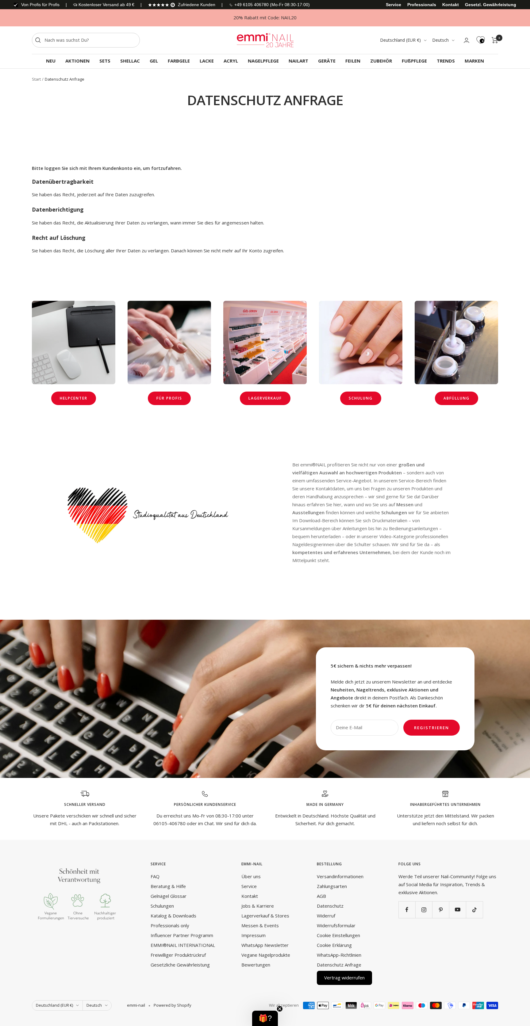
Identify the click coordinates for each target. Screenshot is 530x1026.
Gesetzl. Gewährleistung (490, 4)
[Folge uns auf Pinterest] (440, 909)
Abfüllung (457, 398)
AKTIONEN (77, 61)
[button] (265, 1018)
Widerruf (326, 916)
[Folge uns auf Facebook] (406, 909)
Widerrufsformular (336, 925)
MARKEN (474, 61)
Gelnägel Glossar (168, 896)
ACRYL (231, 61)
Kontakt (450, 4)
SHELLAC (130, 61)
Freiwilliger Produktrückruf (178, 955)
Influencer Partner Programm (182, 935)
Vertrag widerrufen (344, 977)
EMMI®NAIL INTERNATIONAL (183, 945)
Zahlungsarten (332, 886)
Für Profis (169, 398)
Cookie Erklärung (334, 945)
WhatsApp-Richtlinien (339, 955)
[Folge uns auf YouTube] (457, 909)
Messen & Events (260, 925)
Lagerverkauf (265, 398)
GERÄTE (327, 61)
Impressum (253, 935)
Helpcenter (73, 398)
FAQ (155, 876)
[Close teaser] (280, 1009)
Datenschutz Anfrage (339, 965)
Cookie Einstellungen (338, 935)
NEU (51, 61)
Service (393, 4)
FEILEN (352, 61)
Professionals (421, 4)
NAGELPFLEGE (263, 61)
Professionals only (170, 925)
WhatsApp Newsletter (265, 945)
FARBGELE (179, 61)
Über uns (251, 876)
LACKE (207, 61)
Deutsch (440, 40)
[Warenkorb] (495, 40)
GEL (154, 61)
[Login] (466, 40)
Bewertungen (255, 965)
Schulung (361, 398)
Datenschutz (330, 906)
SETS (104, 61)
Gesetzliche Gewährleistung (180, 965)
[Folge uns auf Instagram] (423, 909)
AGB (321, 896)
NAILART (298, 61)
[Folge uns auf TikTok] (474, 909)
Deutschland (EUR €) (400, 40)
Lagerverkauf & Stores (265, 916)
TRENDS (446, 61)
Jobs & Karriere (257, 906)
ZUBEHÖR (381, 61)
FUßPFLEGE (414, 61)
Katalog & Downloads (173, 916)
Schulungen (162, 906)
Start (36, 79)
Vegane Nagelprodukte (265, 955)
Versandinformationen (340, 876)
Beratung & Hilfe (168, 886)
